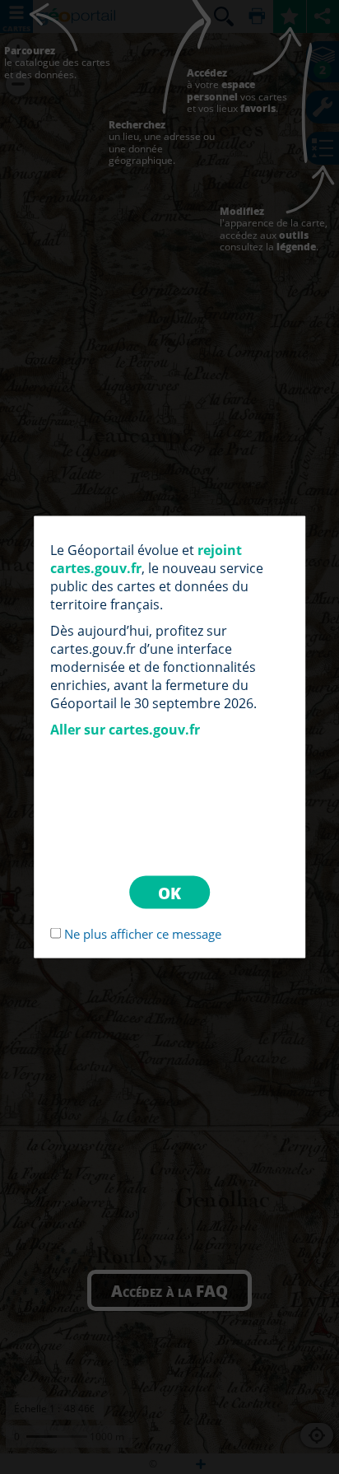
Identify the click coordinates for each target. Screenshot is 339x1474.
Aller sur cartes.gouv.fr (125, 730)
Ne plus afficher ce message (142, 934)
